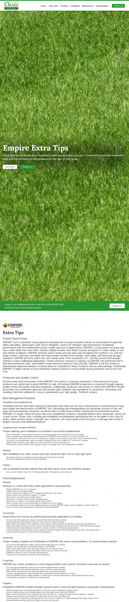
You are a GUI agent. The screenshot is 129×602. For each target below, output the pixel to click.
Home (43, 6)
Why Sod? (53, 6)
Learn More (10, 167)
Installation (75, 6)
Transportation (101, 6)
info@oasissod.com (25, 304)
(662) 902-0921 (56, 304)
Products (64, 6)
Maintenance (87, 6)
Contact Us (118, 6)
